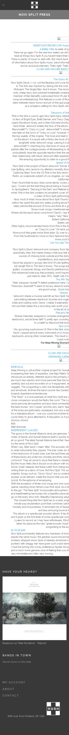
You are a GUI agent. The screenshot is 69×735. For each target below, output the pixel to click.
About (9, 689)
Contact (11, 695)
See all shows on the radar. (17, 661)
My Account (14, 682)
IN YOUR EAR (18, 530)
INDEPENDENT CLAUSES (24, 430)
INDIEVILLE (17, 367)
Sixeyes (64, 292)
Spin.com (64, 326)
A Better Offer (47, 49)
